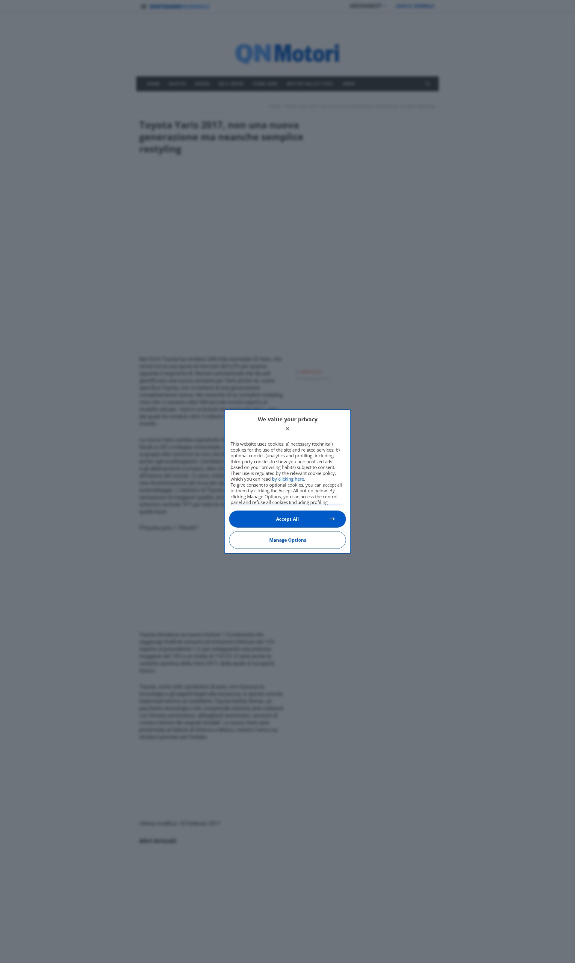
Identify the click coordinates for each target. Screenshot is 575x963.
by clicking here (288, 479)
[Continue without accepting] (287, 428)
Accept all (287, 519)
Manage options (287, 540)
